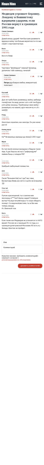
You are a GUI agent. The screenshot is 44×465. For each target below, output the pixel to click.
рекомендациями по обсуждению (16, 260)
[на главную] (9, 3)
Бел (26, 4)
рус (35, 4)
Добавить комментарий (30, 266)
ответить (5, 35)
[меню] (41, 3)
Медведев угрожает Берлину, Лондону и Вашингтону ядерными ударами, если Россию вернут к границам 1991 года (21, 20)
